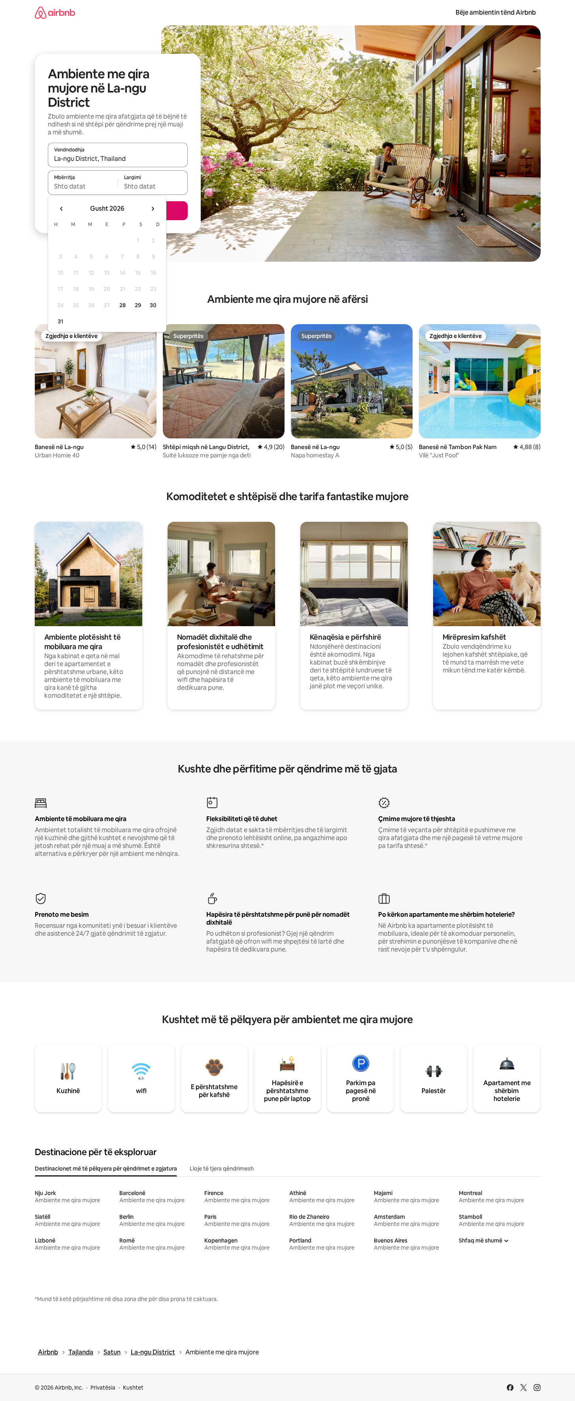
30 (153, 305)
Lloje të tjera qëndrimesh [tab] (222, 1168)
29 (138, 305)
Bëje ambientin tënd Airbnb (496, 12)
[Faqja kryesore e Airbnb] (55, 12)
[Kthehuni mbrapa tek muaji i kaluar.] (61, 208)
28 (122, 305)
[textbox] (82, 186)
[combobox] (117, 158)
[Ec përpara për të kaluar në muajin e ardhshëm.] (152, 208)
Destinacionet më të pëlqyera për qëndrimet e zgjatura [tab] (106, 1168)
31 (60, 321)
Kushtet (133, 1387)
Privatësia (102, 1387)
